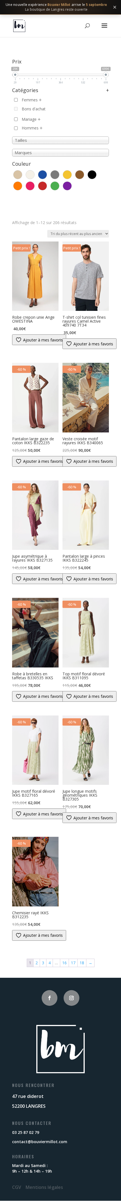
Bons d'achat (34, 108)
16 (64, 962)
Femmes (30, 99)
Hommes (30, 128)
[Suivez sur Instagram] (71, 998)
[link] (60, 7)
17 (73, 962)
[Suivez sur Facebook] (49, 998)
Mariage (29, 119)
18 (82, 962)
